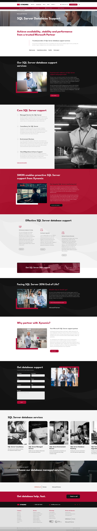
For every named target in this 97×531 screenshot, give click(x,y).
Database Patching (36, 516)
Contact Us (18, 512)
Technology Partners (68, 515)
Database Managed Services (37, 513)
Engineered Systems (52, 518)
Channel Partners (68, 512)
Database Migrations (36, 519)
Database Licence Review (37, 515)
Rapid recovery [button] (32, 50)
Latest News (19, 518)
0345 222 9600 (38, 504)
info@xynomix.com (55, 504)
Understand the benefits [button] (22, 162)
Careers (18, 522)
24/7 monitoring (72, 339)
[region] (48, 438)
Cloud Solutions (51, 515)
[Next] (86, 438)
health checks (56, 340)
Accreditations (19, 519)
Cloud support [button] (56, 50)
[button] (54, 95)
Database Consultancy (36, 512)
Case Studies (19, 516)
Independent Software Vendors (70, 513)
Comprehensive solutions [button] (42, 50)
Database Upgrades (36, 518)
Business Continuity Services (37, 522)
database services (63, 339)
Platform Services (52, 516)
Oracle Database (51, 512)
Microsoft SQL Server (52, 513)
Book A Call (19, 513)
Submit (21, 402)
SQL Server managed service (72, 188)
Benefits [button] (50, 50)
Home (18, 10)
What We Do (19, 515)
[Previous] (11, 438)
